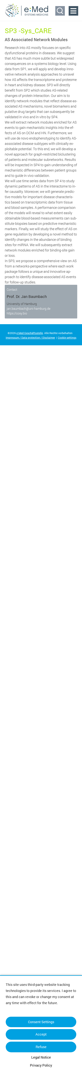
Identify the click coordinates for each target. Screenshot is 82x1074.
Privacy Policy (41, 1065)
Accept (41, 1034)
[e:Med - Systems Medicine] (27, 10)
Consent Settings (41, 1022)
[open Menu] (73, 11)
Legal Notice (41, 1057)
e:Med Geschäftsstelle (29, 333)
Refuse (41, 1046)
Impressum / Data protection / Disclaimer (30, 337)
